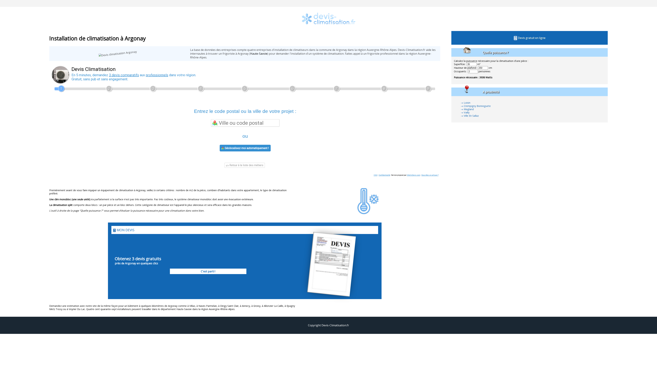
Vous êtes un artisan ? (430, 175)
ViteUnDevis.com (413, 175)
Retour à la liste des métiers (246, 165)
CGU (375, 175)
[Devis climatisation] (328, 29)
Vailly (466, 112)
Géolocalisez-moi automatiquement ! (246, 148)
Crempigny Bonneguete (477, 106)
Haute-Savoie (258, 54)
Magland (469, 109)
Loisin (467, 102)
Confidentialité (384, 175)
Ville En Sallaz (471, 115)
